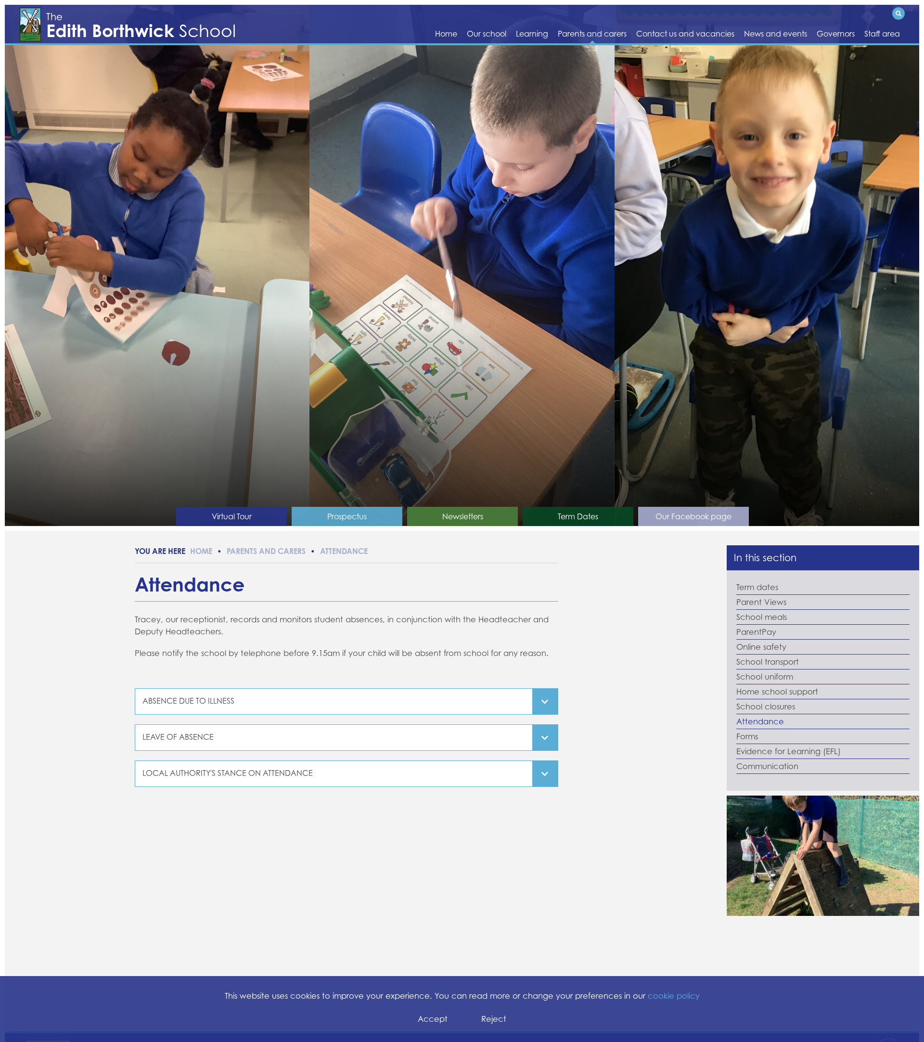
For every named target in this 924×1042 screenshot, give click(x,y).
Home (201, 551)
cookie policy (674, 996)
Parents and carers (266, 551)
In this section (765, 558)
